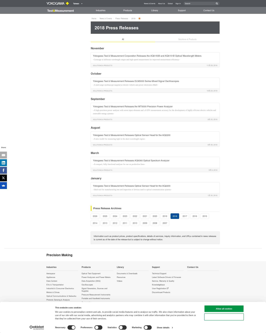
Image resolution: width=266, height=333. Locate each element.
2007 (165, 223)
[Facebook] (3, 170)
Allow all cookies (224, 309)
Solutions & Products (187, 39)
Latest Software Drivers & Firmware (166, 277)
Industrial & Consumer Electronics (60, 288)
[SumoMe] (3, 185)
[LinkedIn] (3, 162)
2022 (135, 216)
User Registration (159, 288)
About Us (161, 3)
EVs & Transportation (55, 284)
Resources (121, 277)
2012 (115, 223)
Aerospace (50, 273)
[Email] (3, 155)
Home (94, 18)
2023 (125, 216)
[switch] (98, 327)
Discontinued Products (161, 292)
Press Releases (121, 18)
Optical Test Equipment (91, 273)
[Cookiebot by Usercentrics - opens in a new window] (37, 328)
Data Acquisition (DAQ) (91, 281)
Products (127, 10)
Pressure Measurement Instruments (96, 294)
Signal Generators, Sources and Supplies (94, 289)
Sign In (178, 3)
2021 (145, 216)
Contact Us (208, 10)
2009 (145, 223)
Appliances (50, 277)
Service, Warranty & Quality (163, 281)
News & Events (149, 3)
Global (170, 3)
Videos (119, 281)
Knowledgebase (158, 284)
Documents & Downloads (127, 273)
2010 (135, 223)
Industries (100, 10)
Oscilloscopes (87, 284)
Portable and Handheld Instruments (96, 298)
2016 (195, 216)
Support (182, 10)
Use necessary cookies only (224, 317)
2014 (95, 223)
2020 (155, 216)
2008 (155, 223)
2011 (125, 223)
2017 (185, 216)
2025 (105, 216)
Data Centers (51, 281)
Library (154, 10)
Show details (163, 327)
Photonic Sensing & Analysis (58, 299)
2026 (95, 216)
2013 (105, 223)
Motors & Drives (53, 292)
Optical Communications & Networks (61, 296)
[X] (3, 177)
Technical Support (159, 273)
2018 (133, 18)
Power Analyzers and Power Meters (96, 277)
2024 (115, 216)
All (123, 39)
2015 (205, 216)
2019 (165, 216)
